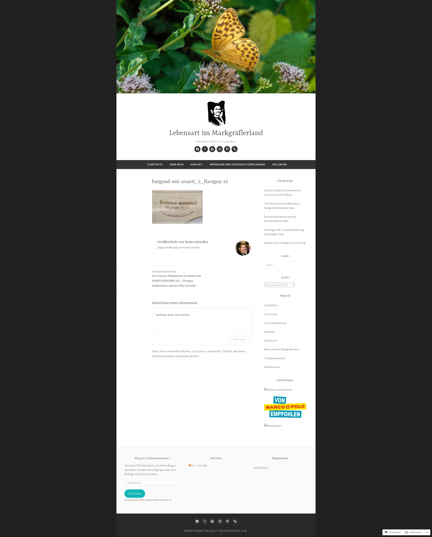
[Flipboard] (234, 149)
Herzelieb (269, 331)
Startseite (155, 164)
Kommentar (239, 339)
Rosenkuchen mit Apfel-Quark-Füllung (285, 243)
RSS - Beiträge (199, 465)
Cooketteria (270, 305)
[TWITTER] (204, 521)
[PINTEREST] (227, 521)
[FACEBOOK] (197, 521)
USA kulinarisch (272, 367)
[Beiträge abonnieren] (189, 465)
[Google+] (212, 149)
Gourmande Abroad (275, 323)
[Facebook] (197, 149)
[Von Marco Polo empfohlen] (285, 416)
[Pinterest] (227, 149)
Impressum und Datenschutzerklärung (237, 164)
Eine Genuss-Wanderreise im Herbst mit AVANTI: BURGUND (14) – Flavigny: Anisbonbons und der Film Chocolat (176, 278)
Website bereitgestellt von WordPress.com (215, 530)
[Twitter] (205, 149)
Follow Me (279, 164)
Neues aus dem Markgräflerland (281, 349)
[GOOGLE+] (212, 521)
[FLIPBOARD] (235, 521)
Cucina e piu (270, 314)
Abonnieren (134, 493)
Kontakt (196, 164)
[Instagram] (219, 149)
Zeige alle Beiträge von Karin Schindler (178, 247)
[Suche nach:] (285, 264)
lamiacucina (270, 340)
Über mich (177, 164)
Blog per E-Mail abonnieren (152, 458)
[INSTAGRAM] (220, 521)
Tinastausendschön (274, 358)
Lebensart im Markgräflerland (216, 133)
